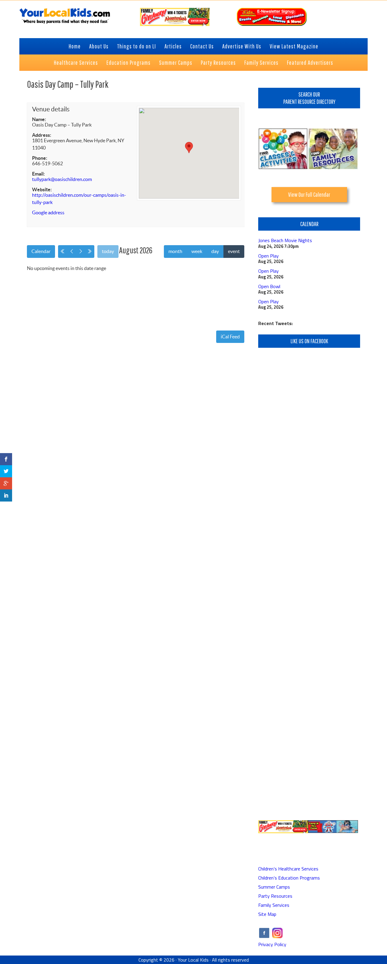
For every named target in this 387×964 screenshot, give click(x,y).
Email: (38, 173)
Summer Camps (274, 886)
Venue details (51, 109)
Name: (39, 119)
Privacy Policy (272, 944)
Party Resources (275, 896)
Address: (41, 135)
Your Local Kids (193, 959)
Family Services (273, 905)
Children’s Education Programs (289, 877)
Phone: (39, 158)
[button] (189, 147)
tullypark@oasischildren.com (62, 179)
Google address (48, 212)
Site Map (267, 914)
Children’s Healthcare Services (288, 868)
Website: (42, 189)
